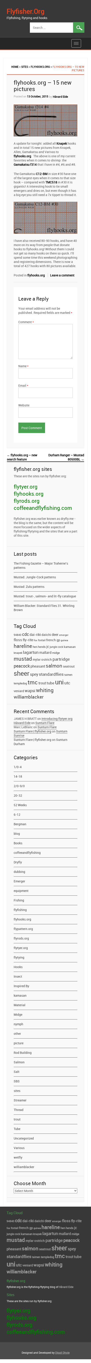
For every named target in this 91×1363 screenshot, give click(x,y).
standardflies (51, 674)
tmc (33, 682)
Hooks (18, 967)
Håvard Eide (60, 97)
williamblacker (29, 697)
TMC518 (51, 182)
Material (19, 1005)
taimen (68, 674)
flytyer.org (26, 486)
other (17, 1033)
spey (34, 674)
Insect (18, 976)
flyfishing (20, 910)
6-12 (17, 814)
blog (17, 833)
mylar (37, 660)
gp (58, 640)
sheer (21, 673)
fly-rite (28, 639)
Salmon (19, 1062)
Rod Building (23, 1052)
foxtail (42, 640)
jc (47, 646)
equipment (21, 891)
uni (59, 682)
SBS (17, 1081)
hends (42, 647)
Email (23, 385)
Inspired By (21, 986)
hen (35, 647)
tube (50, 682)
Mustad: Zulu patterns (29, 586)
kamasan (70, 647)
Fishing (19, 900)
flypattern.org (23, 929)
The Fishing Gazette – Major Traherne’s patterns (41, 565)
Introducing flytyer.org (57, 718)
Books (18, 843)
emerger (63, 635)
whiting (45, 690)
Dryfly (18, 862)
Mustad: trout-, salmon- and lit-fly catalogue (45, 596)
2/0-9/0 (19, 786)
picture (18, 1043)
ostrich (46, 659)
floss (18, 639)
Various (19, 1148)
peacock (22, 666)
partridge (61, 659)
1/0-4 (18, 767)
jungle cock (56, 646)
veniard (19, 691)
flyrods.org (27, 500)
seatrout (69, 666)
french (51, 640)
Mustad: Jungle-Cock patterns (35, 577)
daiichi (46, 635)
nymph (18, 1024)
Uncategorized (24, 1138)
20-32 (18, 795)
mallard (45, 652)
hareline (23, 645)
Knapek (62, 143)
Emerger (19, 881)
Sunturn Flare (44, 723)
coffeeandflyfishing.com (43, 507)
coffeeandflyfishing (27, 852)
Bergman (20, 824)
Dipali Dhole (62, 1352)
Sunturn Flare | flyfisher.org (32, 731)
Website (23, 405)
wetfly (18, 1157)
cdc (25, 634)
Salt (16, 1072)
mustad (23, 658)
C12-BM (41, 174)
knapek (18, 652)
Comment (26, 322)
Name (23, 366)
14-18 (18, 776)
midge (56, 653)
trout (42, 683)
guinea (64, 640)
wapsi (30, 690)
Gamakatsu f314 (25, 164)
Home (15, 66)
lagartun (31, 652)
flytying (19, 957)
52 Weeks (20, 805)
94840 (17, 635)
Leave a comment (62, 275)
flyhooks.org (40, 66)
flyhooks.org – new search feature (22, 457)
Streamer (20, 1100)
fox (35, 640)
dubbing (19, 872)
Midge (18, 1014)
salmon (54, 665)
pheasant (37, 666)
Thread (18, 1110)
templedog (20, 683)
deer (55, 634)
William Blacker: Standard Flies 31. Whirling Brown (44, 608)
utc (67, 683)
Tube (17, 1129)
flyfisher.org (25, 11)
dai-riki (35, 634)
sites (24, 66)
